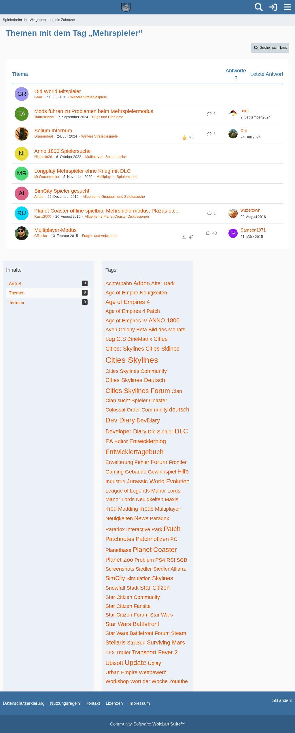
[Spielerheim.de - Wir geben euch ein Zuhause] (126, 7)
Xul (244, 130)
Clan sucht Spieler (126, 400)
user (245, 110)
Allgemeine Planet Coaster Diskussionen (117, 217)
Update (135, 662)
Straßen (136, 643)
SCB (182, 560)
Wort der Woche (149, 681)
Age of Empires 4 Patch (132, 311)
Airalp (39, 197)
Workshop (117, 681)
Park (157, 529)
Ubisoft (114, 663)
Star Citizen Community (132, 597)
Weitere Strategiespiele (88, 97)
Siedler (144, 569)
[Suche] (258, 7)
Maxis (171, 499)
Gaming (114, 472)
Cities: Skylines (124, 348)
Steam (178, 633)
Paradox (159, 518)
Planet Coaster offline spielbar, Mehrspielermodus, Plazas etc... (107, 211)
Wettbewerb (153, 672)
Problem (144, 560)
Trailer (123, 652)
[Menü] (287, 7)
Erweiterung (119, 462)
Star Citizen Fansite (128, 606)
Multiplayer (167, 509)
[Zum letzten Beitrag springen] (233, 114)
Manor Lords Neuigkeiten (134, 499)
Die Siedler (160, 432)
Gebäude (135, 472)
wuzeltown (250, 210)
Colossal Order (122, 410)
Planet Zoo (119, 560)
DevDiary (148, 420)
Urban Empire (121, 672)
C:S (121, 339)
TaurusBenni (44, 117)
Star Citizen (155, 587)
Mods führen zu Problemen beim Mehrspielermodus (93, 111)
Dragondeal (43, 136)
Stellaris (115, 642)
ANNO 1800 (164, 320)
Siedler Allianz (169, 569)
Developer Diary (125, 431)
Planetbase (118, 550)
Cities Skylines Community (136, 371)
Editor (121, 441)
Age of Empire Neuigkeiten (136, 293)
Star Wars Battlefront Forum (137, 633)
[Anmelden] (273, 7)
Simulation (138, 578)
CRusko (40, 236)
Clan (176, 391)
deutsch (179, 409)
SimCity (115, 578)
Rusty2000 (42, 217)
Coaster (158, 400)
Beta (141, 329)
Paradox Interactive (127, 529)
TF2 (110, 652)
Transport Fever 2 (155, 652)
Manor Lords (165, 491)
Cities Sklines (162, 348)
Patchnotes (119, 539)
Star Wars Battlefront (132, 624)
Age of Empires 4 (127, 302)
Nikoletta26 (43, 157)
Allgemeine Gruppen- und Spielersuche (114, 197)
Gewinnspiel (162, 472)
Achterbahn (118, 283)
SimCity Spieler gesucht (61, 191)
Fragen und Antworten (99, 236)
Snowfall (115, 588)
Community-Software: (147, 723)
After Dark (163, 283)
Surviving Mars (166, 642)
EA (109, 441)
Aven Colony (120, 329)
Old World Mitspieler (57, 91)
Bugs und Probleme (107, 117)
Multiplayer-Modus (55, 230)
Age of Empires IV (126, 321)
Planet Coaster (155, 549)
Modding (128, 509)
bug (110, 339)
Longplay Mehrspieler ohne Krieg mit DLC (82, 171)
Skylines (162, 578)
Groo (38, 97)
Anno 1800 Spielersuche (62, 151)
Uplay (154, 663)
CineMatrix (139, 339)
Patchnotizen (152, 539)
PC (173, 539)
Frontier (178, 462)
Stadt (132, 588)
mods (146, 508)
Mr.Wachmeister (46, 177)
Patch (172, 529)
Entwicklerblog (147, 441)
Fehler (142, 462)
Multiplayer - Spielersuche (105, 157)
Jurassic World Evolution (158, 481)
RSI (171, 560)
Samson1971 (253, 230)
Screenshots (119, 569)
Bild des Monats (166, 329)
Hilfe (183, 471)
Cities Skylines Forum (137, 390)
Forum (159, 462)
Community (154, 410)
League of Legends (127, 491)
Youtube (178, 681)
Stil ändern (282, 700)
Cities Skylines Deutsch (135, 380)
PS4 (160, 560)
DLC (181, 431)
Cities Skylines (131, 360)
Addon (141, 283)
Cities (161, 339)
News (141, 518)
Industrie (115, 481)
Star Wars (161, 615)
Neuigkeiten (119, 518)
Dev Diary (120, 420)
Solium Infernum (53, 131)
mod (111, 508)
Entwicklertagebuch (134, 452)
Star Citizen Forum (127, 615)
